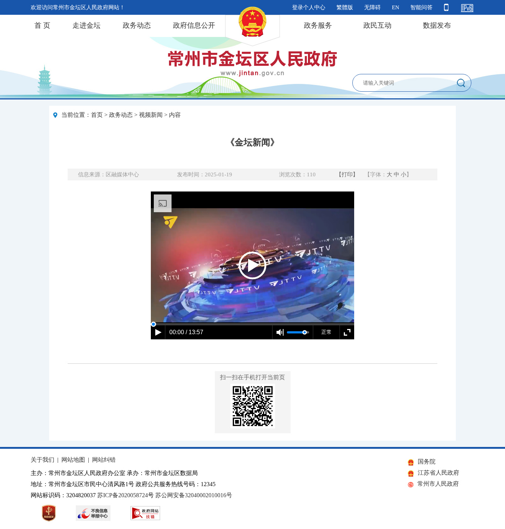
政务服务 (318, 25)
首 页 (42, 25)
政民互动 (377, 25)
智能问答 (421, 7)
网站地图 (73, 460)
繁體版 (344, 7)
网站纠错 (104, 460)
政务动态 (137, 25)
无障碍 (372, 7)
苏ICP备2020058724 (122, 495)
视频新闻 (151, 115)
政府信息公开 (194, 25)
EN (395, 7)
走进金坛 (86, 25)
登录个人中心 (308, 7)
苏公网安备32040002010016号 (193, 495)
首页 (97, 115)
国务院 (426, 461)
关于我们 (42, 460)
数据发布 (437, 25)
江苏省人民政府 (438, 472)
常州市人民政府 (438, 484)
